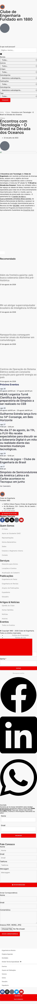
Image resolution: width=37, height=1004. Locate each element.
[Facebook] (2, 991)
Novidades (5, 958)
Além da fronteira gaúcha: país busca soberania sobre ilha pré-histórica (17, 278)
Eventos (4, 966)
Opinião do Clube (8, 605)
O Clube (5, 529)
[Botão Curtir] (2, 252)
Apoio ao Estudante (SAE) (11, 533)
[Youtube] (21, 520)
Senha (2, 659)
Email (3, 825)
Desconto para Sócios (10, 564)
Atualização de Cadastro (11, 573)
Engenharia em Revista (10, 584)
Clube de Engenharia (16, 15)
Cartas (4, 978)
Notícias (5, 614)
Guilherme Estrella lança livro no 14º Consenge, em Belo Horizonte (18, 417)
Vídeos (7, 112)
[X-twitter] (11, 520)
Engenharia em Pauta (9, 579)
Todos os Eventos (8, 625)
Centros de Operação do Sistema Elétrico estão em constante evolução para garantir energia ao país (18, 373)
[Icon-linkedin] (16, 520)
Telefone (3, 861)
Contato (5, 555)
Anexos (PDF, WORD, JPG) (10, 925)
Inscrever (18, 835)
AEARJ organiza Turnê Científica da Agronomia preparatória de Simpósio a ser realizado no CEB (17, 399)
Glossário (5, 597)
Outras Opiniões (7, 610)
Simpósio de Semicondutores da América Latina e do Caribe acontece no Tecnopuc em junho (18, 477)
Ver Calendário (5, 486)
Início (2, 112)
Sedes (4, 546)
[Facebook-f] (2, 520)
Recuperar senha (18, 673)
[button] (18, 695)
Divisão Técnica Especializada (10, 961)
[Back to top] (16, 647)
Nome (3, 816)
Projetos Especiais (7, 954)
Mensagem (4, 869)
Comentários (5, 910)
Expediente (6, 592)
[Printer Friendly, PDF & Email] (32, 249)
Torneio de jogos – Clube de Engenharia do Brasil (17, 460)
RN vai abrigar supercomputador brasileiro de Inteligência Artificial (18, 306)
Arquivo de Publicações (10, 588)
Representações (7, 538)
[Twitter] (16, 991)
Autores (4, 619)
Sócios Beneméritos (9, 542)
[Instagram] (7, 520)
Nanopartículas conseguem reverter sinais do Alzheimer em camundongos (17, 337)
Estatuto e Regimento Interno (12, 551)
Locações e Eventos (9, 568)
